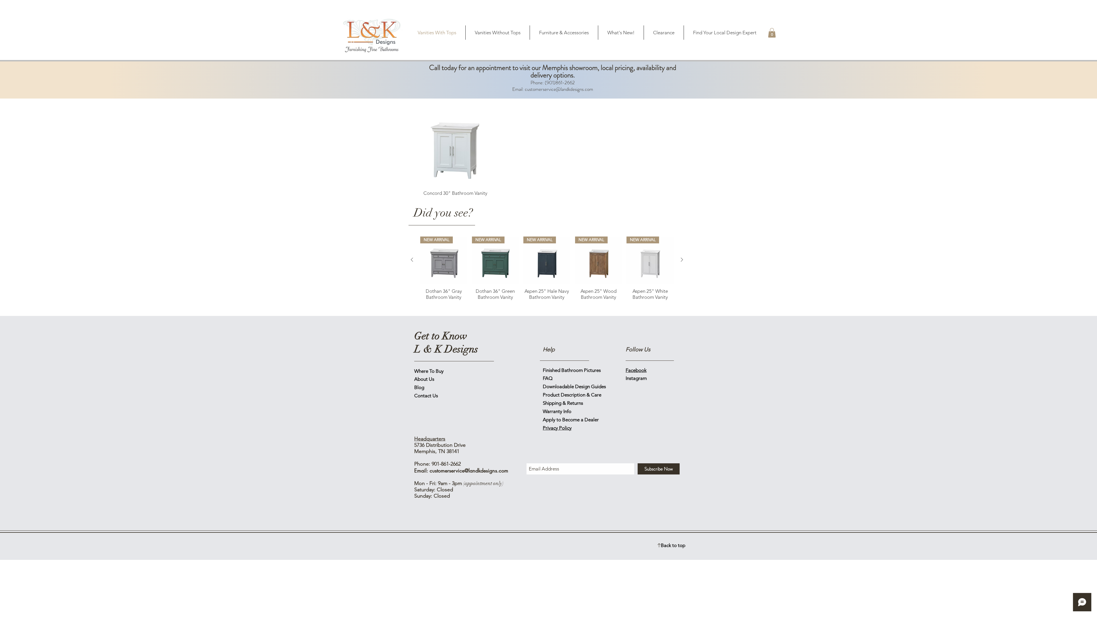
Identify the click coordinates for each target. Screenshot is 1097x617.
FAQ (547, 378)
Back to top (673, 545)
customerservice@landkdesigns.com (559, 89)
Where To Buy (429, 371)
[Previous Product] (412, 259)
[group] (547, 271)
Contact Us (426, 395)
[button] (772, 32)
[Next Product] (681, 259)
